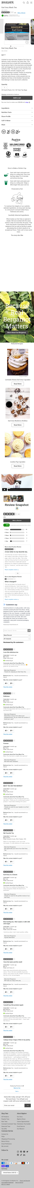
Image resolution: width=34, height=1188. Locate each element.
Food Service (21, 1126)
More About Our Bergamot (16, 332)
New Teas (4, 1121)
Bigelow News (21, 1119)
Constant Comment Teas (8, 1124)
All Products (5, 1116)
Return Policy (5, 1141)
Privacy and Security (25, 1180)
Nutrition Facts (6, 112)
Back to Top (17, 1088)
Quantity (4, 84)
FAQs (3, 1136)
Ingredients (5, 108)
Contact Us (4, 1134)
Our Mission (20, 1129)
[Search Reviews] (29, 630)
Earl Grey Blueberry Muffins (17, 421)
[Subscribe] (27, 1105)
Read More (18, 384)
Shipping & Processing (8, 1139)
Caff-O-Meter (5, 120)
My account (4, 1146)
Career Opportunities (23, 1121)
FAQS (3, 125)
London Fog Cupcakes (17, 462)
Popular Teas (5, 1119)
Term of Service (19, 1182)
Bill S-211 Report (5, 1184)
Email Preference (6, 1144)
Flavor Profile (5, 116)
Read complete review (11, 569)
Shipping (3, 94)
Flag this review (7, 687)
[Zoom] (27, 42)
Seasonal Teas (5, 1126)
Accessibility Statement (7, 1182)
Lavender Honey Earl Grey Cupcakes (17, 380)
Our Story (19, 1116)
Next (17, 1091)
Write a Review (21, 12)
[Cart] (28, 2)
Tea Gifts (4, 1129)
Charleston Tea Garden (24, 1124)
